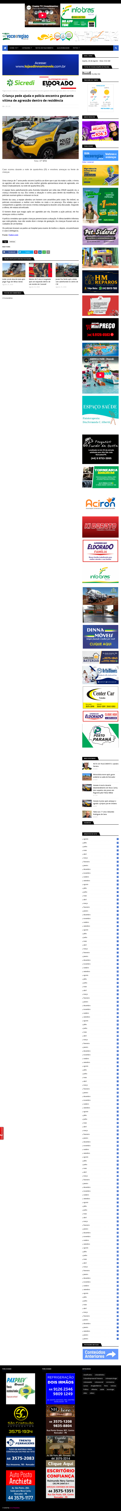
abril (100, 854)
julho (100, 843)
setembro (100, 880)
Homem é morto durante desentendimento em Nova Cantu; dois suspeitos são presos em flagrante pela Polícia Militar (105, 789)
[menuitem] (5, 48)
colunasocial (99, 1382)
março (100, 858)
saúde (102, 1389)
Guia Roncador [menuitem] (63, 48)
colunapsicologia (111, 1378)
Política (85, 1389)
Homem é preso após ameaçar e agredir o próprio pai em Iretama (105, 802)
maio (100, 850)
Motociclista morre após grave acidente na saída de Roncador (104, 776)
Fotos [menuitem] (75, 48)
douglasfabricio (96, 1386)
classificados (87, 1375)
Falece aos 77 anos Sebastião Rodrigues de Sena (103, 813)
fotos (106, 1386)
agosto (100, 839)
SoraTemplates (15, 1508)
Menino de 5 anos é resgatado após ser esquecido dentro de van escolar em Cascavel (40, 281)
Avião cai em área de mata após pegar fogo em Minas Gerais (13, 280)
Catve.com (13, 235)
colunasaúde (87, 1382)
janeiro (100, 865)
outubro (100, 877)
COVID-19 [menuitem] (13, 48)
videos (92, 1393)
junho (100, 846)
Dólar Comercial (88, 162)
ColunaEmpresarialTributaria (93, 1378)
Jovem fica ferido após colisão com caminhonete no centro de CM (67, 281)
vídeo (85, 1393)
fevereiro (100, 862)
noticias (15, 91)
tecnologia (110, 1389)
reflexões (94, 1389)
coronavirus (110, 1382)
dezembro (100, 869)
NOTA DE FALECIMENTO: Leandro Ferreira (106, 765)
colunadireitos (99, 1375)
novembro (100, 873)
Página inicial (6, 91)
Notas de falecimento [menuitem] (44, 48)
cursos (85, 1386)
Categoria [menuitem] (26, 48)
